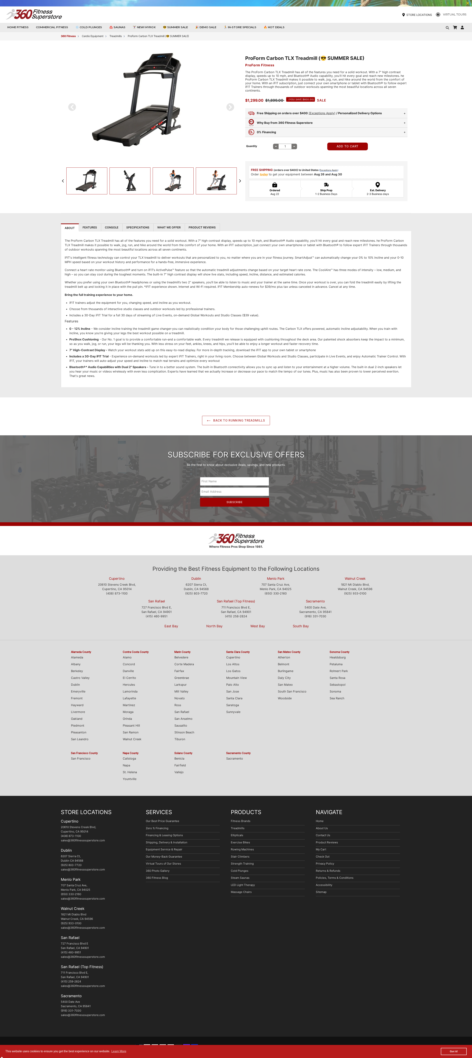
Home (320, 821)
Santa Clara (234, 698)
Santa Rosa (337, 678)
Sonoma (335, 691)
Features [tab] (90, 227)
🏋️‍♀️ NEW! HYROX (144, 27)
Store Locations (419, 15)
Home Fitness (18, 27)
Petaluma (336, 664)
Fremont (77, 698)
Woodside (285, 698)
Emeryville (78, 691)
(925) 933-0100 (355, 593)
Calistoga (129, 758)
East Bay (171, 626)
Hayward (77, 705)
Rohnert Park (339, 671)
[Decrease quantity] (276, 146)
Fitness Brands (240, 821)
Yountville (129, 779)
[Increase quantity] (294, 146)
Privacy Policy (325, 863)
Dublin (196, 578)
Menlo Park (275, 578)
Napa (126, 765)
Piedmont (77, 725)
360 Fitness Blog (157, 877)
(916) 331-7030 (315, 616)
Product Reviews (327, 842)
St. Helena (130, 772)
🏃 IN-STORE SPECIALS (240, 27)
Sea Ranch (337, 698)
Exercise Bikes (240, 842)
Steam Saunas (240, 877)
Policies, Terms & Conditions (334, 877)
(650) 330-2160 (276, 593)
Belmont (283, 664)
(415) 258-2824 (236, 616)
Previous (63, 181)
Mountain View (236, 678)
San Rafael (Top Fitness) (236, 601)
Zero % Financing (157, 828)
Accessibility (324, 885)
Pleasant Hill (131, 725)
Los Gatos (233, 671)
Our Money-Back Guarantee (164, 856)
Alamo (127, 657)
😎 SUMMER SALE (175, 27)
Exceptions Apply (329, 170)
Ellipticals (237, 835)
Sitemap (321, 892)
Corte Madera (184, 664)
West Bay (257, 626)
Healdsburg (338, 657)
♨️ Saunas (117, 27)
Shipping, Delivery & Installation (166, 842)
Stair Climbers (240, 856)
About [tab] (70, 228)
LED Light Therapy (243, 885)
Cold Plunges (239, 870)
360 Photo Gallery (157, 870)
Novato (179, 698)
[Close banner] (467, 3)
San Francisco (81, 758)
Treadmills (237, 828)
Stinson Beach (184, 732)
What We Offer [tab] (169, 227)
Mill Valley (181, 691)
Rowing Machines (242, 849)
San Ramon (130, 732)
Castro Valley (80, 678)
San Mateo (285, 684)
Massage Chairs (241, 892)
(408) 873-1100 (117, 593)
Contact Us (323, 835)
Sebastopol (338, 684)
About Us (322, 828)
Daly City (284, 678)
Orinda (127, 719)
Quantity (251, 146)
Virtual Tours (454, 14)
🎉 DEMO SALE (205, 27)
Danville (128, 671)
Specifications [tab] (137, 227)
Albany (76, 664)
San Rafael (156, 601)
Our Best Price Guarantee (162, 821)
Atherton (284, 657)
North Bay (214, 626)
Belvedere (181, 657)
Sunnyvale (233, 712)
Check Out (322, 856)
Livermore (78, 712)
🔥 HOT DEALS (274, 27)
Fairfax (179, 671)
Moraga (128, 712)
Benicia (179, 758)
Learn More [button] (118, 1051)
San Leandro (79, 739)
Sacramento (315, 601)
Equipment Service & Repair (164, 849)
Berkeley (77, 671)
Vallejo (179, 772)
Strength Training (242, 863)
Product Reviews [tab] (202, 227)
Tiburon (179, 739)
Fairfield (180, 765)
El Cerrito (129, 678)
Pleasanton (78, 732)
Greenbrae (181, 678)
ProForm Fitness (259, 65)
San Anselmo (183, 719)
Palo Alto (232, 684)
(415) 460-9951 (156, 616)
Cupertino (117, 578)
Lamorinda (130, 691)
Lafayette (129, 698)
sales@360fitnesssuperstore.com (83, 840)
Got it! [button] (454, 1051)
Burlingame (285, 671)
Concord (129, 664)
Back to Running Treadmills (238, 420)
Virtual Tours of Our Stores (163, 863)
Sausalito (180, 725)
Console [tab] (111, 227)
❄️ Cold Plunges (88, 27)
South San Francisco (292, 691)
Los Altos (232, 664)
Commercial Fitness (53, 27)
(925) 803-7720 (196, 593)
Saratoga (232, 705)
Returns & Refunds (328, 870)
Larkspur (180, 684)
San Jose (232, 691)
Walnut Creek (355, 578)
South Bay (301, 626)
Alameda (77, 657)
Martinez (129, 705)
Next (240, 181)
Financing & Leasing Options (164, 835)
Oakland (76, 719)
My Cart (321, 849)
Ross (177, 705)
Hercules (129, 684)
